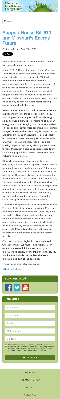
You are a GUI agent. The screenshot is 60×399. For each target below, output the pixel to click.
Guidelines (30, 395)
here (28, 248)
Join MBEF (31, 357)
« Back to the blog (11, 269)
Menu (7, 21)
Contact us (30, 372)
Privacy (30, 387)
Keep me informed (30, 380)
